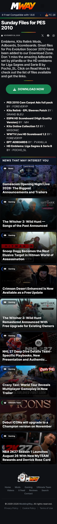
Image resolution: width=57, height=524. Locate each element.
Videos (10, 490)
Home (8, 487)
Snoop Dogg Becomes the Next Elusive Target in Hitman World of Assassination (28, 255)
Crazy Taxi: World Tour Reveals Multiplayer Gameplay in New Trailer (26, 389)
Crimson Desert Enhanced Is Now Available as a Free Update (28, 290)
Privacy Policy (11, 508)
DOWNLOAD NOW (30, 89)
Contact (28, 493)
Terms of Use (46, 508)
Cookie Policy (29, 508)
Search (45, 490)
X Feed (21, 490)
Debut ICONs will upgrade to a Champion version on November (27, 424)
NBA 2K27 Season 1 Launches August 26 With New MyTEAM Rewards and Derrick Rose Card (27, 456)
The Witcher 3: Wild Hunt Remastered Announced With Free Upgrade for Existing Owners (28, 322)
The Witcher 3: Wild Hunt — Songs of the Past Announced (25, 223)
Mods (18, 487)
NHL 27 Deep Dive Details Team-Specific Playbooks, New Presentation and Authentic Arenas (27, 357)
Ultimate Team (44, 487)
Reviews (33, 490)
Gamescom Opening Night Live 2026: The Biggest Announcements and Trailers (26, 188)
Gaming (28, 487)
